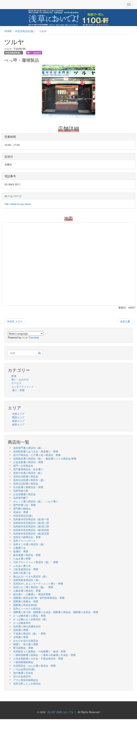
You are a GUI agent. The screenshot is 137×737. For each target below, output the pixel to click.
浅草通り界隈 (20, 630)
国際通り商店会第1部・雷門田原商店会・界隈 (39, 598)
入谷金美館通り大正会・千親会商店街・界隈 (38, 658)
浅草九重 (125, 321)
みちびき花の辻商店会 (25, 640)
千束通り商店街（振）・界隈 (29, 633)
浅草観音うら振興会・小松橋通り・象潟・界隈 (39, 651)
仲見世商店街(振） (25, 31)
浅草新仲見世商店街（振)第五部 (31, 533)
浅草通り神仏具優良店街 (27, 626)
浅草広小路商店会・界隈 (27, 537)
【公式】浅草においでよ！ (61, 712)
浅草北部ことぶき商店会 (27, 683)
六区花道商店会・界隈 (25, 569)
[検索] (39, 353)
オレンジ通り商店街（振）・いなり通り (35, 501)
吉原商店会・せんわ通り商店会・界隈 (34, 665)
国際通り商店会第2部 (25, 605)
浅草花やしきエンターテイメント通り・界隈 (38, 583)
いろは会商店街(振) (24, 669)
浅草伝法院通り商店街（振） (29, 480)
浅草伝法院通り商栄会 (25, 483)
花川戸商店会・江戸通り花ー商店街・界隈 (37, 455)
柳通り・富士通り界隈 (25, 644)
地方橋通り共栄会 (23, 673)
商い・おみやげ (20, 379)
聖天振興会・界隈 (23, 648)
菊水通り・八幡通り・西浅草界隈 (32, 594)
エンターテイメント (22, 386)
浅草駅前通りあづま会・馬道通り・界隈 (35, 451)
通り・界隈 (18, 390)
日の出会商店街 (22, 676)
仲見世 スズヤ (15, 321)
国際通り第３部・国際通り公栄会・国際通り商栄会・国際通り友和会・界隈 (55, 612)
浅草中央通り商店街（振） (28, 473)
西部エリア (18, 417)
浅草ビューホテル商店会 (27, 608)
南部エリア (18, 424)
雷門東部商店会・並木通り (28, 469)
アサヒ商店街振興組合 (25, 680)
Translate (34, 337)
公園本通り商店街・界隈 (27, 590)
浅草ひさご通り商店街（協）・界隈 (34, 587)
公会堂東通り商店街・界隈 (28, 462)
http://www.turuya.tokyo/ (17, 204)
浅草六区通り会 (22, 573)
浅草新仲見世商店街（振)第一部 (31, 519)
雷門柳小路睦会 (22, 508)
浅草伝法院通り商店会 (25, 476)
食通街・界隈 (20, 551)
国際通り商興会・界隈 (25, 601)
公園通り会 (19, 548)
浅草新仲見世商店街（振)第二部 (31, 523)
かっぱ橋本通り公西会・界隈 (29, 615)
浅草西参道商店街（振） (27, 580)
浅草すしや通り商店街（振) (28, 544)
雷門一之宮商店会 (23, 465)
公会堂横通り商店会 (24, 494)
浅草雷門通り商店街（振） (28, 448)
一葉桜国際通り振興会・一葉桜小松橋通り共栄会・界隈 (44, 655)
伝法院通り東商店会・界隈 (28, 487)
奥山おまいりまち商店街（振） (30, 576)
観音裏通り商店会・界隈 (27, 555)
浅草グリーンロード (24, 540)
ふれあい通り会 (22, 565)
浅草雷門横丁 (20, 498)
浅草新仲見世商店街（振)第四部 (31, 530)
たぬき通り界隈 (22, 558)
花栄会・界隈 (20, 512)
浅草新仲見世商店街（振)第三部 (31, 526)
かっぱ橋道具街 (22, 623)
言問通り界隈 (20, 637)
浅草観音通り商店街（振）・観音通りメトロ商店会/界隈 (44, 458)
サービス (16, 383)
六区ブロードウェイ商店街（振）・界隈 (35, 562)
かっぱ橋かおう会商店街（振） (30, 619)
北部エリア (18, 413)
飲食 (13, 376)
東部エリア (18, 421)
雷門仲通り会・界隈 (24, 505)
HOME (8, 31)
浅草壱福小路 (20, 490)
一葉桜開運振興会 (23, 662)
